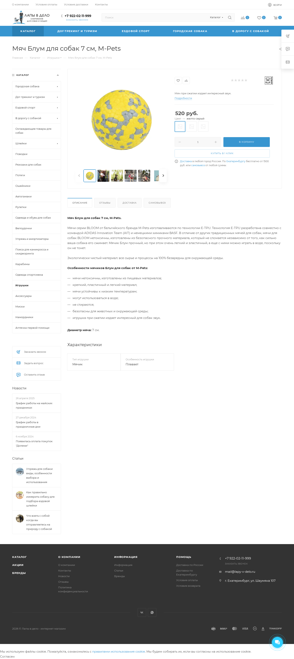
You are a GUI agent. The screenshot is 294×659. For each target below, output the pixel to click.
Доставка (186, 161)
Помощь (183, 557)
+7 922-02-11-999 (78, 16)
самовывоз (198, 165)
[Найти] (230, 17)
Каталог (19, 557)
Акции (18, 565)
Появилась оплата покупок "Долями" (34, 443)
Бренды (19, 573)
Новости (19, 388)
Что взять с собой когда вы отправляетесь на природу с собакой (39, 522)
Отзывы (105, 202)
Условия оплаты (187, 580)
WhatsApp (152, 612)
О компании (69, 557)
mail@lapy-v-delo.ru (240, 572)
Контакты (64, 570)
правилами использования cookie (118, 651)
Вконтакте (142, 612)
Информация (126, 557)
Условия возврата (188, 585)
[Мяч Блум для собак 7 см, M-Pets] (121, 119)
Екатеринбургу (235, 161)
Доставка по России (189, 565)
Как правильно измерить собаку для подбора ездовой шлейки (40, 499)
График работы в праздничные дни (28, 424)
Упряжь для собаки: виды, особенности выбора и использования (39, 475)
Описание (79, 202)
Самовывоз (157, 202)
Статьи (17, 458)
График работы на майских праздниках (34, 405)
